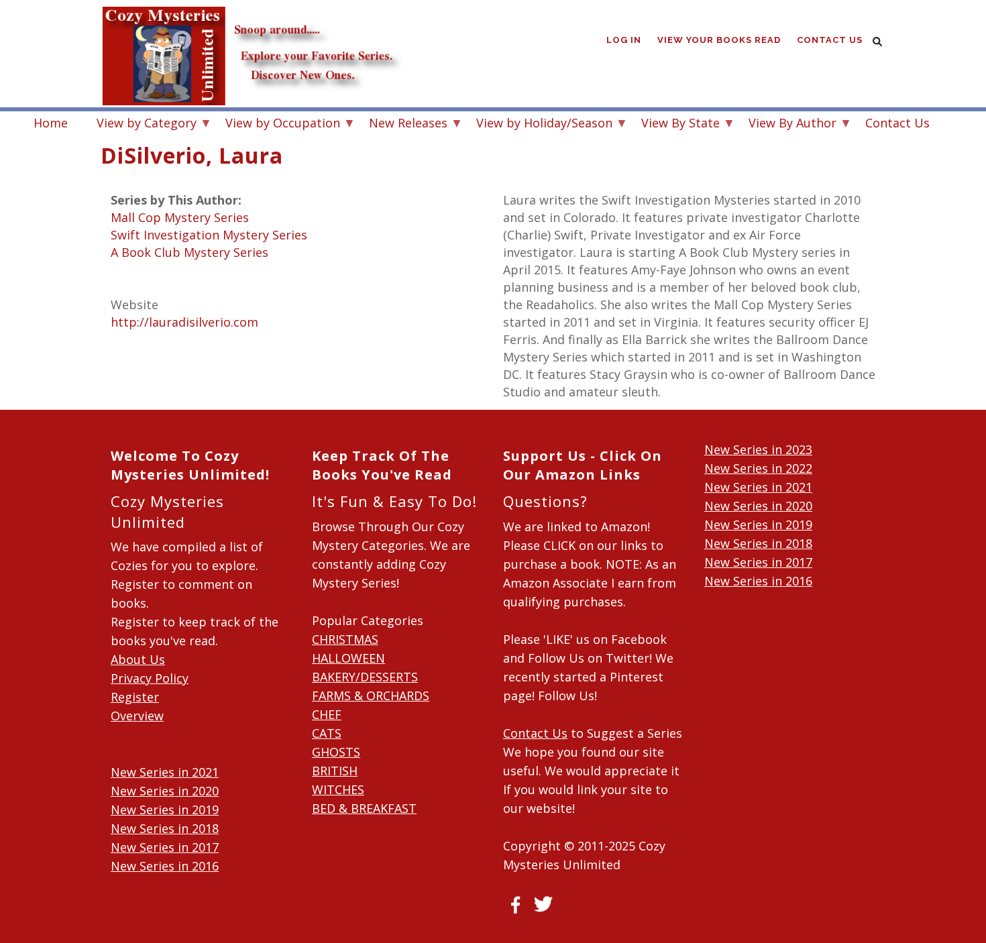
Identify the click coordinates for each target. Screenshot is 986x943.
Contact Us (830, 40)
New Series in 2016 (165, 866)
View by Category (140, 124)
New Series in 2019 (165, 809)
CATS (326, 733)
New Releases (401, 124)
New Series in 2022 (758, 468)
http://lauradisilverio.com (184, 322)
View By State (674, 124)
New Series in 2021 (165, 772)
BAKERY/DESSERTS (365, 677)
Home (51, 123)
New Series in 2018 (165, 828)
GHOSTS (336, 752)
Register (135, 697)
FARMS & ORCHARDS (370, 695)
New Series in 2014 (165, 903)
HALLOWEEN (348, 658)
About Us (138, 659)
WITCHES (338, 789)
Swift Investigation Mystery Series (209, 235)
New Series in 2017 (165, 847)
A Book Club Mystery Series (189, 252)
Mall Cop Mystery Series (180, 217)
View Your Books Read (719, 40)
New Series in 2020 (165, 791)
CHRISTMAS (345, 639)
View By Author (785, 124)
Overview (137, 716)
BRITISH (335, 771)
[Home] (251, 27)
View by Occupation (276, 124)
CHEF (326, 714)
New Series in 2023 (758, 449)
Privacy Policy (149, 678)
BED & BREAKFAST (364, 808)
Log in (623, 40)
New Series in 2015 (165, 885)
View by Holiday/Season (537, 124)
